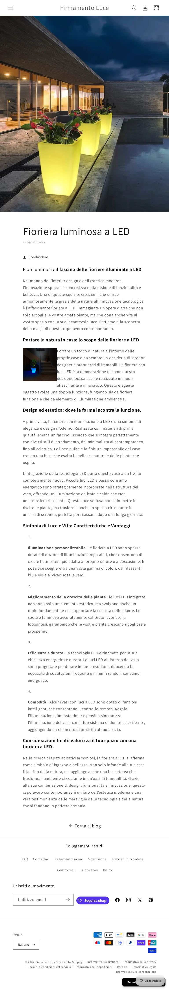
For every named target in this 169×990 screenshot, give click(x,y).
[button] (10, 7)
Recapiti (122, 967)
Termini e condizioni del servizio (49, 967)
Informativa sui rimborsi (103, 962)
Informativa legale (144, 967)
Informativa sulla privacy (140, 962)
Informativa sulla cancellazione (136, 972)
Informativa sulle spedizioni (94, 967)
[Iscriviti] (68, 900)
